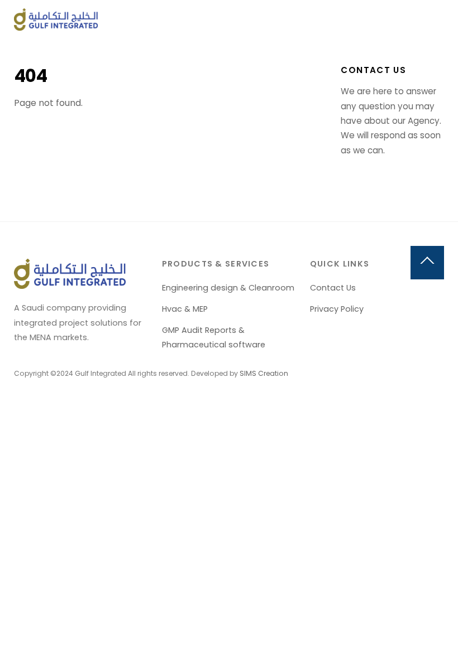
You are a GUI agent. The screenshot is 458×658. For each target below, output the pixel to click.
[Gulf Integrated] (56, 26)
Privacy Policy (337, 309)
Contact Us (333, 287)
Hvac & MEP (185, 309)
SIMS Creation (264, 373)
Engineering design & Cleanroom (228, 287)
